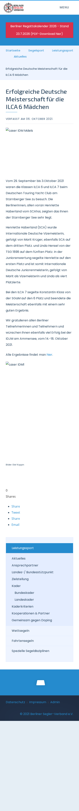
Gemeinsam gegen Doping (32, 620)
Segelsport (36, 50)
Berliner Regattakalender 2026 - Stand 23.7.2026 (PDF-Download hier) (39, 30)
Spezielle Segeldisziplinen (30, 651)
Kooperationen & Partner (31, 613)
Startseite (13, 50)
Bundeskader (24, 593)
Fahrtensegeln (23, 641)
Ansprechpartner (25, 565)
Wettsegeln (20, 630)
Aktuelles (20, 56)
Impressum (37, 702)
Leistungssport (62, 50)
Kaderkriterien (22, 606)
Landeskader (24, 599)
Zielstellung (20, 579)
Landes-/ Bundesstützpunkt (32, 572)
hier (49, 354)
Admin (55, 702)
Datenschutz (15, 702)
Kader (16, 586)
